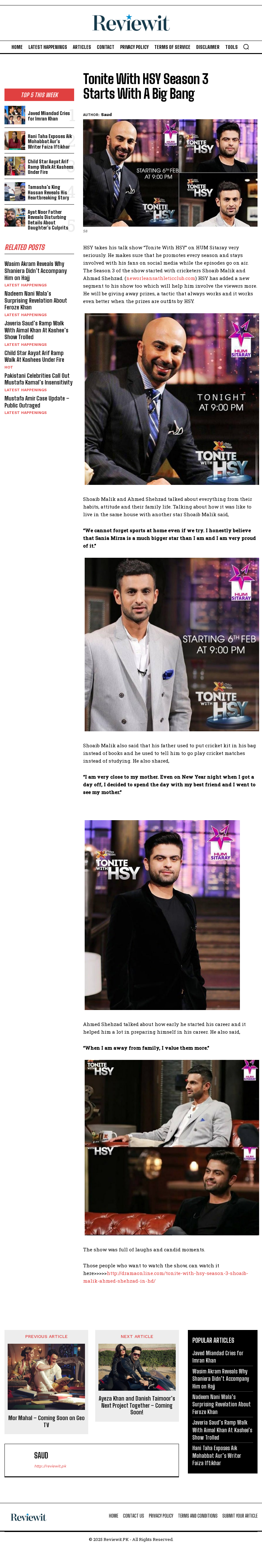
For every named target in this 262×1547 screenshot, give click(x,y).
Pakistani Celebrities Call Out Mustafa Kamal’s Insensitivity (38, 379)
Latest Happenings (25, 285)
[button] (246, 46)
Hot (8, 367)
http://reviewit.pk (50, 1466)
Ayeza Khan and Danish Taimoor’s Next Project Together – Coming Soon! (137, 1405)
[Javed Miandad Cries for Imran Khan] (14, 115)
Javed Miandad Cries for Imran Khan (49, 115)
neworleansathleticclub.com (160, 278)
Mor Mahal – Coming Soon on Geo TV (46, 1421)
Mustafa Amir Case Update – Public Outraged (36, 402)
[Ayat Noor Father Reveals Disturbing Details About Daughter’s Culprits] (14, 217)
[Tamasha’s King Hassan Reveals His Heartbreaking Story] (14, 191)
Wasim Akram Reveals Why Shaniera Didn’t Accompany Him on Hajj (35, 270)
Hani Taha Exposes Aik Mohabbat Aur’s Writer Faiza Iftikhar (50, 141)
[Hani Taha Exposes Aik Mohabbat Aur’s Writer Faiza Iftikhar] (14, 140)
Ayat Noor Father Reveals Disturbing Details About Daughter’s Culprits (48, 220)
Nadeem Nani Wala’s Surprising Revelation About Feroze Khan (35, 300)
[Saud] (20, 1460)
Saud (106, 114)
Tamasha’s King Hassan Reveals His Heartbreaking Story (48, 192)
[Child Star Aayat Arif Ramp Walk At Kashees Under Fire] (14, 166)
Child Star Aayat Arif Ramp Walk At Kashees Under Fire (50, 167)
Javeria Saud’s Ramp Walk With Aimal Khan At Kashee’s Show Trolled (36, 330)
